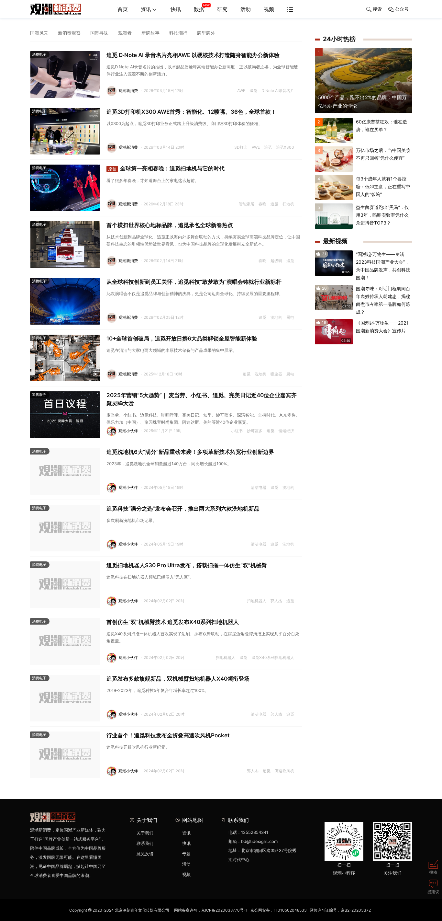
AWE (241, 90)
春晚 (262, 203)
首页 (122, 9)
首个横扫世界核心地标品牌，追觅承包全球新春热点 (169, 225)
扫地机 (288, 203)
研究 (222, 9)
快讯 (176, 9)
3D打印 (241, 147)
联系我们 (145, 843)
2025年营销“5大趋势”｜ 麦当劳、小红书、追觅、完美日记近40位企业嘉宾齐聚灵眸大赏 (201, 399)
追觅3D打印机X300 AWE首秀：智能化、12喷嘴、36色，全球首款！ (191, 112)
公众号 (402, 9)
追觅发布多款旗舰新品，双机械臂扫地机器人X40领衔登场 (177, 678)
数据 (199, 9)
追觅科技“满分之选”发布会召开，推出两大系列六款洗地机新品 (183, 508)
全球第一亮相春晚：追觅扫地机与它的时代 (166, 168)
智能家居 (246, 203)
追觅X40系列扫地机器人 (272, 657)
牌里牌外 (206, 33)
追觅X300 (285, 147)
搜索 (377, 9)
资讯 (146, 9)
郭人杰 (276, 600)
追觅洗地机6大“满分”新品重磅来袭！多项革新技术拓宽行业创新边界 (190, 452)
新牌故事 (150, 33)
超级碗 (276, 260)
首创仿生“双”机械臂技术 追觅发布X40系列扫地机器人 (172, 622)
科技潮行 (178, 33)
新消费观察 (69, 33)
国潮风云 (39, 33)
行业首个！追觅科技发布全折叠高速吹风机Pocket (167, 735)
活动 (245, 9)
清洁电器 (258, 487)
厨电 (290, 317)
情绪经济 (286, 430)
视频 (269, 9)
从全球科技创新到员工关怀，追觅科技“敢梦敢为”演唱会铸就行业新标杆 (194, 282)
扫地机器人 (256, 600)
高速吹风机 (284, 770)
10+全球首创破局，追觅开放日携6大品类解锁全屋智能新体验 (181, 338)
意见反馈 (145, 853)
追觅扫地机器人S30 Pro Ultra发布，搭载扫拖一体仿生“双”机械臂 (186, 565)
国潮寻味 (99, 33)
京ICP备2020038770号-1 (224, 910)
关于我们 (145, 832)
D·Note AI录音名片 (277, 90)
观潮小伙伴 (128, 430)
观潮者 (125, 33)
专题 (186, 853)
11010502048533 (290, 910)
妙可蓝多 (254, 430)
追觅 (253, 90)
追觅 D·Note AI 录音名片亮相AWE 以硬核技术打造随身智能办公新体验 (193, 55)
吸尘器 (276, 374)
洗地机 (276, 317)
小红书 (237, 430)
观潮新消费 (128, 90)
